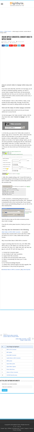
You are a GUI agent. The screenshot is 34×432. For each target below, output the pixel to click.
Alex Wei (5, 41)
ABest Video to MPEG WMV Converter (11, 232)
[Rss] (13, 427)
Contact (22, 428)
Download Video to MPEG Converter (11, 269)
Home (1, 31)
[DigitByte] (17, 4)
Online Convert (7, 31)
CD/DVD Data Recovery (12, 375)
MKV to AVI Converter (11, 349)
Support (26, 428)
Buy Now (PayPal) (25, 269)
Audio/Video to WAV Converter (14, 358)
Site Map (19, 430)
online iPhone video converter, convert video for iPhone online (11, 335)
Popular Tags (4, 428)
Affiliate (9, 428)
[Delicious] (20, 427)
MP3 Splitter (9, 352)
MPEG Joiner (9, 360)
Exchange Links (15, 428)
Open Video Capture (11, 366)
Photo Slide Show (11, 369)
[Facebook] (17, 427)
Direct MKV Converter (11, 355)
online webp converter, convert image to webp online (23, 339)
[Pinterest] (18, 427)
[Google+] (15, 427)
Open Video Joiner (11, 363)
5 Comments (6, 42)
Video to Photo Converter (12, 372)
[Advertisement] (17, 19)
